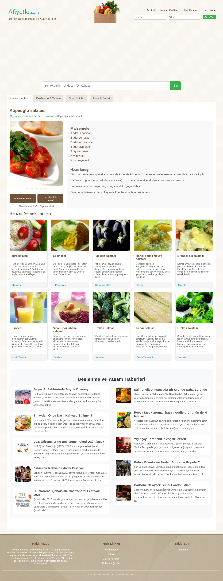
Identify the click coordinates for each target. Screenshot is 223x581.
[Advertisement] (111, 51)
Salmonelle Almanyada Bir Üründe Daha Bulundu (170, 389)
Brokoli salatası (187, 328)
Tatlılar (140, 285)
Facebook (182, 549)
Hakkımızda (111, 549)
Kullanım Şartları (111, 563)
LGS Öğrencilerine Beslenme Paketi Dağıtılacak (68, 441)
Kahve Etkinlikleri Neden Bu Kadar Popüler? (167, 462)
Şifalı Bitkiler (76, 98)
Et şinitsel (59, 255)
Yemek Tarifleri (19, 98)
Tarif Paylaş (209, 10)
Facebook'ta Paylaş (50, 198)
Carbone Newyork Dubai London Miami (163, 485)
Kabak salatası (145, 328)
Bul (176, 85)
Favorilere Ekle (22, 198)
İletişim (111, 554)
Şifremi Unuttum (169, 10)
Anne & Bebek (101, 98)
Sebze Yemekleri (103, 285)
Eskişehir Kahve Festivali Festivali (58, 468)
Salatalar (50, 116)
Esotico (16, 328)
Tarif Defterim (191, 10)
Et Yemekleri (60, 285)
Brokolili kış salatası (190, 255)
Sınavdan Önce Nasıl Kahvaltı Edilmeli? (62, 415)
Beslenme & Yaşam (48, 98)
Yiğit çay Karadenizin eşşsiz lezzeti (160, 439)
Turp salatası (19, 255)
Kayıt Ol (151, 10)
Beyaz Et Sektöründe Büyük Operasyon (62, 389)
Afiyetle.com (16, 116)
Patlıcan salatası (105, 255)
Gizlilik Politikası (111, 558)
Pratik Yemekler (19, 357)
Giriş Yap (209, 17)
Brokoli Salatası (104, 328)
